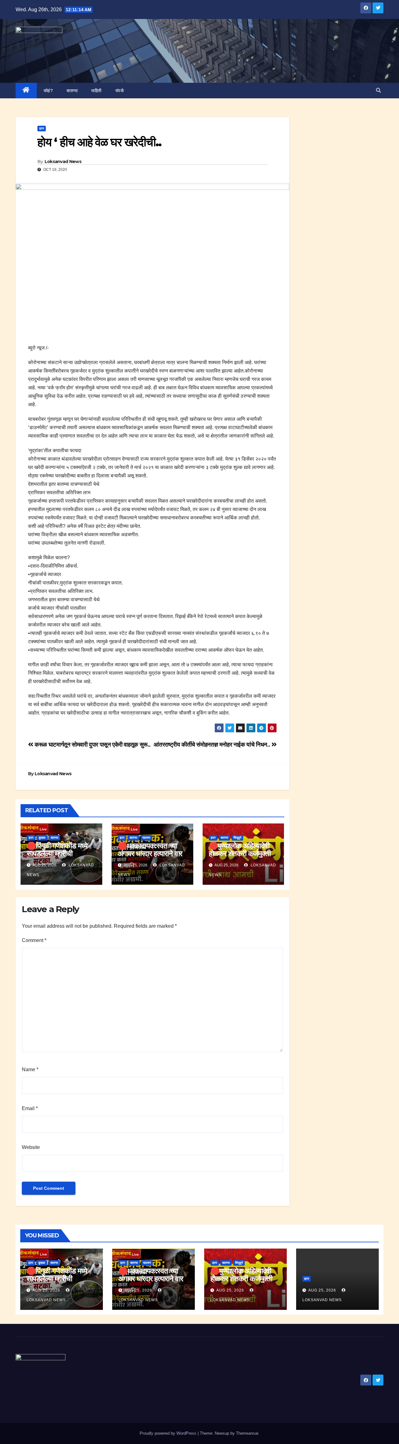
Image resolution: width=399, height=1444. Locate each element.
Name (30, 1069)
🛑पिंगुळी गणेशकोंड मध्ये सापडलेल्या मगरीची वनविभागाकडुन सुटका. (57, 853)
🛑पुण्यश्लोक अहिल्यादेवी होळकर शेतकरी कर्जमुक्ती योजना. (240, 853)
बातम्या (72, 90)
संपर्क (119, 90)
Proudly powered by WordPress (169, 1433)
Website (31, 1147)
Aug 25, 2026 (46, 1290)
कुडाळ (42, 837)
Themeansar (247, 1433)
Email (30, 1108)
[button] (378, 90)
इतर (41, 128)
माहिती (96, 90)
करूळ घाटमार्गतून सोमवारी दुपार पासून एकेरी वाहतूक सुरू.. (92, 744)
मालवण (146, 837)
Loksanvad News (63, 161)
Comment (34, 940)
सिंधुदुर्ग (237, 837)
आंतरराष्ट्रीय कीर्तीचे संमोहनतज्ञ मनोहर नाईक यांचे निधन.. (212, 744)
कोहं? (48, 90)
